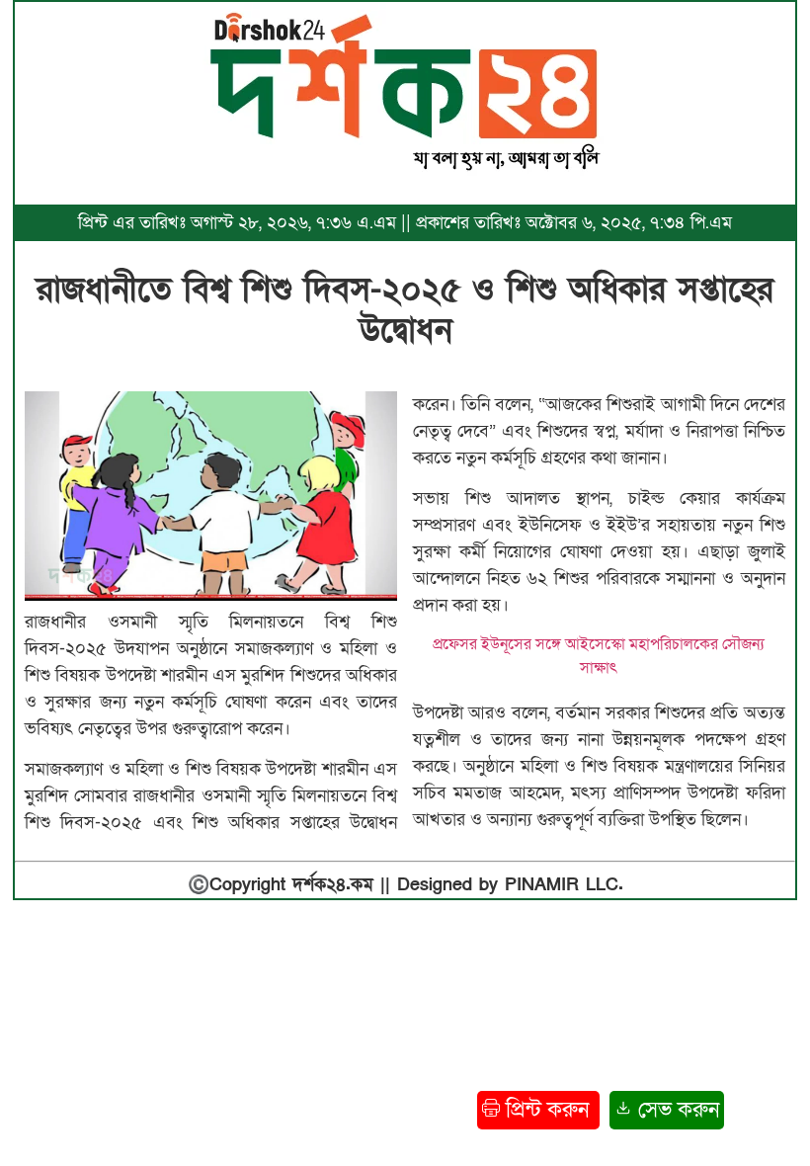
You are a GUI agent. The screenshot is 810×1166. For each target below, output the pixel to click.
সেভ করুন (675, 1110)
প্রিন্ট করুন (547, 1110)
